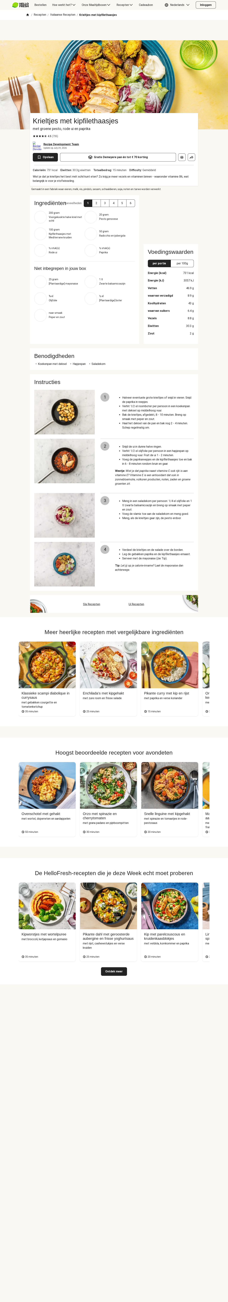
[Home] (27, 15)
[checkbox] (34, 136)
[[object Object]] (182, 157)
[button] (178, 5)
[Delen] (191, 157)
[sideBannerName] (171, 217)
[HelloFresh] (20, 5)
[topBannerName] (114, 30)
